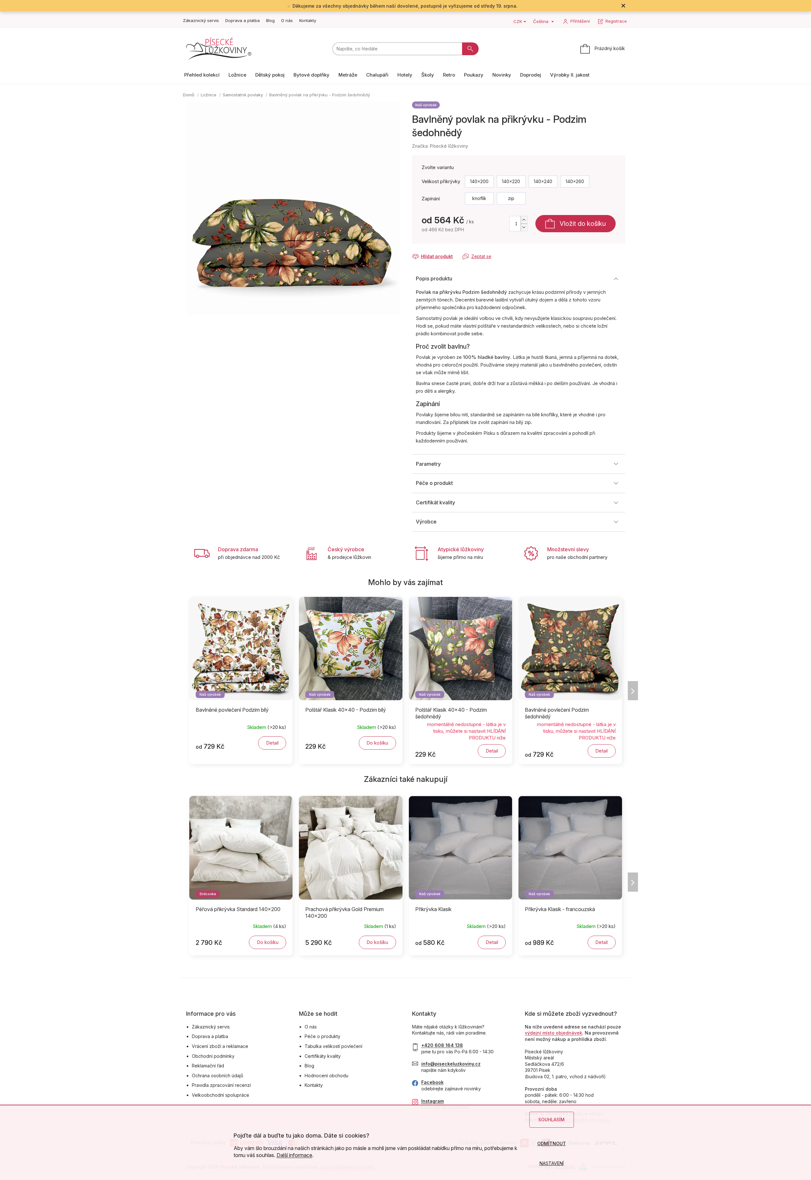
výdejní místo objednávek (553, 1032)
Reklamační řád (208, 1065)
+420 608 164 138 (442, 1045)
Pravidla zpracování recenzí (221, 1085)
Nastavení (551, 1163)
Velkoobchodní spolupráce (220, 1095)
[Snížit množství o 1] (524, 227)
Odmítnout (551, 1143)
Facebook (432, 1082)
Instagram (432, 1101)
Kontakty (307, 20)
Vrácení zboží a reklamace (220, 1046)
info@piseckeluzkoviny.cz (451, 1063)
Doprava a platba (242, 20)
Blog (270, 20)
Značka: (440, 146)
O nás (287, 20)
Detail (272, 743)
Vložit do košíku (583, 223)
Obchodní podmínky (213, 1056)
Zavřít (446, 250)
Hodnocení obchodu (326, 1075)
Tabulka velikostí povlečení (333, 1046)
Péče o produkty (322, 1036)
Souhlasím (551, 1119)
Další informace (294, 1155)
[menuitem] (202, 75)
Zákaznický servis (201, 20)
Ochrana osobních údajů (217, 1075)
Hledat (470, 48)
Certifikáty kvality (323, 1056)
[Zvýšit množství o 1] (524, 220)
